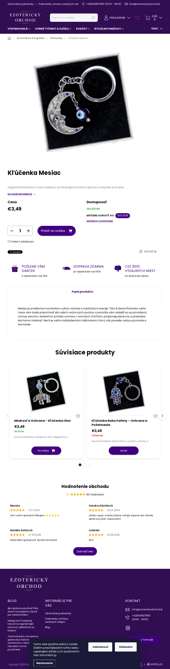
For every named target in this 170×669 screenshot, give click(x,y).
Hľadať (93, 17)
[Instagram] (127, 627)
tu (55, 655)
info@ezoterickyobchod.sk (147, 609)
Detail (123, 450)
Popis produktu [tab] (82, 292)
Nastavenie (44, 663)
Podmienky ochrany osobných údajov (60, 4)
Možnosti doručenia (100, 221)
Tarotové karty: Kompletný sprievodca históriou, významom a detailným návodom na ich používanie (23, 643)
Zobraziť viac (85, 551)
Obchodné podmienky (21, 4)
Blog (47, 627)
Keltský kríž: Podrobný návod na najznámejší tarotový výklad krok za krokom (21, 625)
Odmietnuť (100, 647)
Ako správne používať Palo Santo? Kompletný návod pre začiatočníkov (23, 611)
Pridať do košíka (53, 231)
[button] (80, 464)
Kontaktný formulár (142, 639)
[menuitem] (19, 29)
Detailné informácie (20, 194)
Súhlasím (125, 647)
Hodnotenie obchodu (85, 486)
